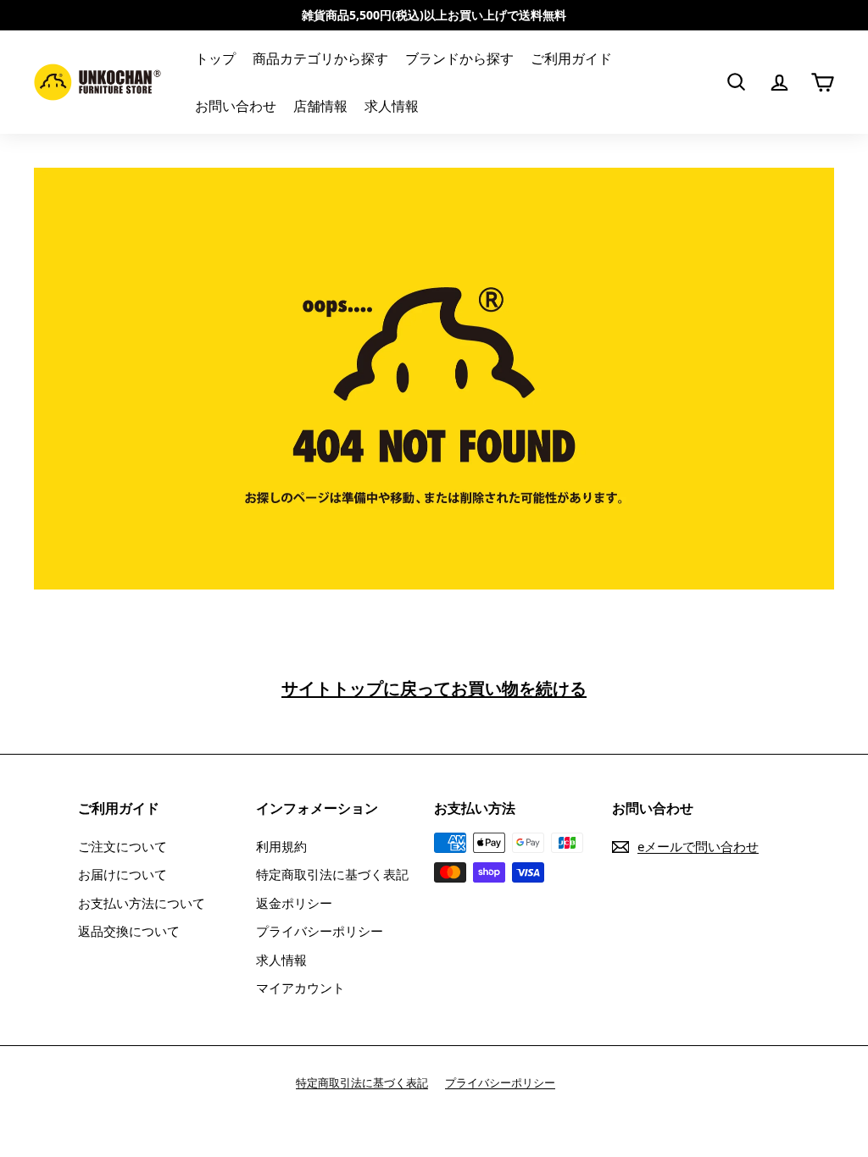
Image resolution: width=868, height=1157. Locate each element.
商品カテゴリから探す (320, 58)
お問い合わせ (235, 105)
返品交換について (129, 930)
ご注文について (122, 846)
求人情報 (391, 105)
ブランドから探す (459, 58)
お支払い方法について (141, 902)
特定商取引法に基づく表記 (332, 874)
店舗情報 (320, 105)
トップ (215, 58)
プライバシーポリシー (319, 930)
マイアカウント (300, 987)
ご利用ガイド (571, 58)
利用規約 (281, 846)
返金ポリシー (294, 902)
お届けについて (122, 874)
